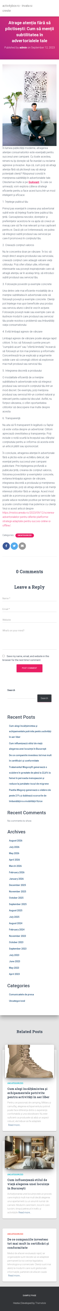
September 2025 (18, 904)
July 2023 (14, 955)
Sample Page (29, 1295)
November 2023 (17, 936)
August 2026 (15, 840)
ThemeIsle (40, 1303)
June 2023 (14, 961)
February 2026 (16, 872)
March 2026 (15, 866)
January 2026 (16, 879)
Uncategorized (25, 535)
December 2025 (17, 885)
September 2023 (18, 948)
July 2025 (14, 917)
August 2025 (15, 910)
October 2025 (16, 897)
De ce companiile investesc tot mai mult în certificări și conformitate (28, 1243)
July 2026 (14, 847)
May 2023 (14, 967)
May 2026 (14, 853)
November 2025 (17, 891)
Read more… (14, 1125)
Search (11, 690)
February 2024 (16, 929)
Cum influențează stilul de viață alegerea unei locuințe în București (28, 1184)
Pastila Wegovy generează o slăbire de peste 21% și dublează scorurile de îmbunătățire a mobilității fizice (30, 795)
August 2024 (15, 923)
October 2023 (16, 942)
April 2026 (14, 859)
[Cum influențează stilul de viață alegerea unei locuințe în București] (29, 1152)
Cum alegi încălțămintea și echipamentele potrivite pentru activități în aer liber (30, 731)
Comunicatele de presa (21, 994)
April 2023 (14, 974)
